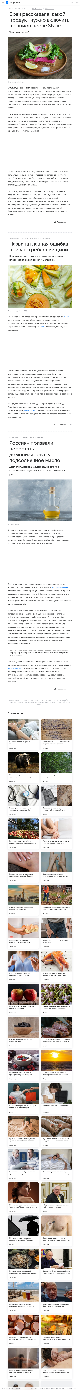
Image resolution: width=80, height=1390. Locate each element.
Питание (40, 437)
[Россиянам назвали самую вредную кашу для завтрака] (23, 1065)
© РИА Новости (37, 9)
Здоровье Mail (34, 238)
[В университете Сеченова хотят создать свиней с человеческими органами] (56, 1131)
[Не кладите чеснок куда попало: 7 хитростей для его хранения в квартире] (56, 999)
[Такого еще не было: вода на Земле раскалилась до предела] (56, 1065)
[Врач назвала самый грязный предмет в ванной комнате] (23, 1363)
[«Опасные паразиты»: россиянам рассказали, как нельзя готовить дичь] (56, 1032)
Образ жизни (49, 9)
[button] (40, 58)
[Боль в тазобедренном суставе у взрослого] (56, 933)
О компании (9, 1388)
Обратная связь (67, 1388)
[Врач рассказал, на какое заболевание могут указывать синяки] (56, 867)
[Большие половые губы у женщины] (23, 734)
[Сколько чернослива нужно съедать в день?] (23, 1032)
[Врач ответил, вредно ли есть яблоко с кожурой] (23, 999)
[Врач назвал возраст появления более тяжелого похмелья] (56, 1297)
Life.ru (42, 327)
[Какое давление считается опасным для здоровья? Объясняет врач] (23, 800)
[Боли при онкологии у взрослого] (56, 1098)
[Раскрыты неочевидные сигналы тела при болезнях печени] (56, 834)
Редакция (34, 1388)
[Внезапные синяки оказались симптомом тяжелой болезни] (23, 867)
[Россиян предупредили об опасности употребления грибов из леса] (23, 1264)
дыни (66, 317)
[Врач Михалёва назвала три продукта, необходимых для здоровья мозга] (56, 966)
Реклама (17, 1388)
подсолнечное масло (61, 587)
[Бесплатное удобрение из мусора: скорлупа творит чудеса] (23, 1330)
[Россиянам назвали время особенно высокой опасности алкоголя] (23, 1297)
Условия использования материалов (49, 1388)
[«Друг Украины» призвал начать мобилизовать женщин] (56, 1197)
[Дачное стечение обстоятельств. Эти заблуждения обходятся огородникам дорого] (56, 900)
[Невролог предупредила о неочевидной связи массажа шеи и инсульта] (56, 1363)
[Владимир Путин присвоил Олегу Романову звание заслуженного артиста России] (56, 1264)
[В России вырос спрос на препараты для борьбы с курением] (23, 966)
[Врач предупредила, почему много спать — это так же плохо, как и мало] (56, 1164)
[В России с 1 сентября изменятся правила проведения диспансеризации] (23, 1164)
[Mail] (7, 2)
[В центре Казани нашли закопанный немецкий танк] (56, 800)
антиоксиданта (14, 668)
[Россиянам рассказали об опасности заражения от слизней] (56, 1330)
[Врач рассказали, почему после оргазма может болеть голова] (23, 1131)
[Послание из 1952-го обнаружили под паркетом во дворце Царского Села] (56, 734)
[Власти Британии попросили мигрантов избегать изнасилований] (23, 900)
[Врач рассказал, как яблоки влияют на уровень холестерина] (23, 834)
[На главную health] (14, 2)
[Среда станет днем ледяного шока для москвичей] (56, 767)
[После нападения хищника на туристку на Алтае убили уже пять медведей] (23, 767)
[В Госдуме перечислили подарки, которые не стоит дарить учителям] (23, 1098)
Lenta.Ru (31, 437)
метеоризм (29, 410)
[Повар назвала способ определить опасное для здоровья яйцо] (23, 933)
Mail (3, 1388)
